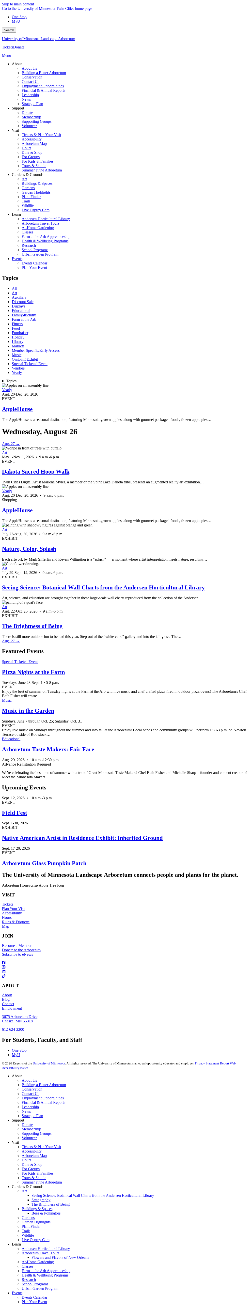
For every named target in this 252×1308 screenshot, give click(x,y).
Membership (31, 1129)
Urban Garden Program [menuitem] (40, 254)
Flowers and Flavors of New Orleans (60, 1257)
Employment (12, 1008)
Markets (18, 346)
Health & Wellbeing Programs (45, 1275)
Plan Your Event (34, 1302)
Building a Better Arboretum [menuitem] (44, 73)
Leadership (30, 1107)
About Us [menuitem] (29, 68)
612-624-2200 (13, 1029)
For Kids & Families (37, 1173)
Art (14, 293)
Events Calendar (34, 1297)
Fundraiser (20, 333)
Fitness (17, 324)
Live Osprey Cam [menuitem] (35, 210)
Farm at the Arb (24, 319)
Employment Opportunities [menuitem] (43, 86)
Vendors (18, 368)
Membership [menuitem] (31, 117)
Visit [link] (15, 130)
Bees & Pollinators (46, 1213)
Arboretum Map (34, 1156)
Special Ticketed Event (29, 364)
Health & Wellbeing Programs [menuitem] (45, 241)
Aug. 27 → (11, 444)
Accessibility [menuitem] (32, 139)
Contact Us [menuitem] (30, 81)
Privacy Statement (207, 1063)
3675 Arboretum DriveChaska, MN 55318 (19, 1019)
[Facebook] (126, 963)
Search (9, 30)
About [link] (17, 64)
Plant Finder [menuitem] (31, 197)
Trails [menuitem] (26, 201)
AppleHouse (17, 409)
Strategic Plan (32, 1116)
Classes (27, 1266)
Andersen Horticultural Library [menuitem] (46, 219)
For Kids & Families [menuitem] (37, 161)
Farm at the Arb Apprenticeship (46, 1271)
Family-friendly (24, 315)
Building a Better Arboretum (44, 1085)
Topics (11, 381)
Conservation (32, 1089)
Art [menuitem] (24, 179)
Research (29, 1279)
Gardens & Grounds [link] (27, 174)
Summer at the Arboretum (42, 1182)
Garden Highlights (36, 1222)
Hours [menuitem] (26, 148)
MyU (16, 21)
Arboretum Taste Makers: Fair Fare (48, 749)
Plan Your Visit (13, 909)
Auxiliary (19, 297)
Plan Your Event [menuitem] (34, 267)
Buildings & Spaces (37, 1209)
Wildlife (28, 1235)
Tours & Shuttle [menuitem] (34, 166)
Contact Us (30, 1094)
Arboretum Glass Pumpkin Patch (44, 863)
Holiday (18, 337)
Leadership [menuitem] (30, 95)
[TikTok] (126, 976)
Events (17, 1293)
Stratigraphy (41, 1200)
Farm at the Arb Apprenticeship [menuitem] (46, 236)
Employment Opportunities (43, 1098)
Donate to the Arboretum (21, 950)
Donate (18, 47)
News (26, 1111)
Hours (7, 917)
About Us (29, 1080)
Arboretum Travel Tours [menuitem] (40, 223)
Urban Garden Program (40, 1288)
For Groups (31, 1169)
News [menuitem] (26, 99)
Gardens (28, 1218)
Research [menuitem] (29, 245)
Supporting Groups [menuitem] (36, 121)
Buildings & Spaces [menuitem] (37, 183)
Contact (8, 1004)
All (14, 288)
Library (17, 341)
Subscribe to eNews (17, 954)
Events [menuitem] (17, 259)
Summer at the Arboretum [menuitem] (42, 170)
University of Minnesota (49, 1063)
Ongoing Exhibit (25, 359)
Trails (26, 1231)
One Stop (19, 17)
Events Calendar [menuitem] (34, 263)
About (7, 995)
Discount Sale (22, 302)
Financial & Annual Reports (43, 1102)
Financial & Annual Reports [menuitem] (43, 90)
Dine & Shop (32, 1164)
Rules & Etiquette (16, 922)
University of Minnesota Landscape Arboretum (38, 39)
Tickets (7, 47)
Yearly (17, 372)
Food (16, 328)
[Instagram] (126, 967)
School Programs (35, 1284)
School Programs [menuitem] (35, 250)
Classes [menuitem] (27, 232)
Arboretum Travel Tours (40, 1253)
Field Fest (14, 813)
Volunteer (29, 1138)
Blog (6, 999)
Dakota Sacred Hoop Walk (35, 471)
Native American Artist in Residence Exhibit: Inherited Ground (82, 838)
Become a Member (17, 945)
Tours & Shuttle (34, 1178)
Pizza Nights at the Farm (33, 672)
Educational (21, 310)
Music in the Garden (28, 711)
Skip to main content (18, 4)
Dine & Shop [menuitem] (32, 152)
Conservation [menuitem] (32, 77)
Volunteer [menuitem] (29, 126)
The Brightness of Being (32, 626)
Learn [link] (16, 214)
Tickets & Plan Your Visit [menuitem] (41, 135)
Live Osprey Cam (35, 1240)
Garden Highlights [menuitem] (36, 192)
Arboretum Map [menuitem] (34, 143)
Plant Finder (31, 1226)
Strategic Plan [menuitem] (32, 104)
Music (16, 355)
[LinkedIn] (126, 971)
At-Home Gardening (38, 1262)
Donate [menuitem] (27, 112)
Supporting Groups (36, 1133)
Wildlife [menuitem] (28, 205)
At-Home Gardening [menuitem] (38, 228)
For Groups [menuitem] (31, 157)
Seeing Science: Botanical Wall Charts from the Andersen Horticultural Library (103, 587)
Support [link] (18, 108)
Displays (18, 306)
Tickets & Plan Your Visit (41, 1147)
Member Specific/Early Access (36, 350)
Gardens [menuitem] (28, 188)
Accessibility (12, 913)
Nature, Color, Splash (29, 549)
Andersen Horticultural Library (46, 1248)
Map (5, 926)
